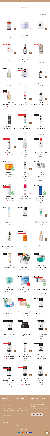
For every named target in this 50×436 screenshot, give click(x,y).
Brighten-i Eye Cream (25, 356)
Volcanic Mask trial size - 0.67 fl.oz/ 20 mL (25, 335)
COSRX (41, 32)
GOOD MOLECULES (9, 32)
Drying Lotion (25, 152)
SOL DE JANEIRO (41, 265)
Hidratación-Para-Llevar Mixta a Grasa (9, 312)
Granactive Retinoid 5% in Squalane (40, 82)
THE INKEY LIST (41, 309)
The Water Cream (9, 289)
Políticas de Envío (6, 406)
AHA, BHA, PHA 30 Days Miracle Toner (25, 129)
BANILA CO (25, 32)
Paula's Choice (9, 126)
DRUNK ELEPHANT (25, 196)
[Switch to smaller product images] (4, 14)
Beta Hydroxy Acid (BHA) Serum (25, 381)
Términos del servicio (7, 417)
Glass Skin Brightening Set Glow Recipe (25, 312)
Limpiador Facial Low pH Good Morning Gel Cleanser (41, 221)
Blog (3, 401)
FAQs (18, 403)
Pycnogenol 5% (9, 152)
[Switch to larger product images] (2, 14)
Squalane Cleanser (41, 58)
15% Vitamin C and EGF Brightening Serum (9, 381)
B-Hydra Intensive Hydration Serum (9, 221)
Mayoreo (19, 408)
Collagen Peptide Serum (9, 356)
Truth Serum (25, 245)
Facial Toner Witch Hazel (40, 152)
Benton (25, 265)
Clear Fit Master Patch (40, 34)
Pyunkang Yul (25, 80)
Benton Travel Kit (25, 267)
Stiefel (9, 265)
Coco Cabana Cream (41, 267)
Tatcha (9, 287)
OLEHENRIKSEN (9, 172)
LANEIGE (25, 287)
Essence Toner (25, 82)
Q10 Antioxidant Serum (25, 221)
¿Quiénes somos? (6, 415)
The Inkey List (9, 354)
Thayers (40, 150)
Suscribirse (37, 414)
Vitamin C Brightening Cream (9, 335)
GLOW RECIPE (25, 309)
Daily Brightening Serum (9, 104)
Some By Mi (25, 126)
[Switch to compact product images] (7, 14)
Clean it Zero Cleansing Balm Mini (25, 34)
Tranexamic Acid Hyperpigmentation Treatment (41, 358)
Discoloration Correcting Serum (9, 82)
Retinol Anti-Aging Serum (41, 334)
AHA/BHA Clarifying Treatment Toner (41, 129)
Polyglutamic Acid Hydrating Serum (41, 312)
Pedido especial (21, 406)
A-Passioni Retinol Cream (25, 198)
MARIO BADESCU (25, 150)
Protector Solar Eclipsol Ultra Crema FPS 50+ (9, 268)
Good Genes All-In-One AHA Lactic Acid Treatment (9, 245)
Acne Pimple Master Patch (9, 58)
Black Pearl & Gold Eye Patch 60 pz (41, 175)
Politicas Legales (6, 408)
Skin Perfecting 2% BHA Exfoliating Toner (9, 129)
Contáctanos (5, 403)
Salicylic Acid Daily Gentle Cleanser (25, 105)
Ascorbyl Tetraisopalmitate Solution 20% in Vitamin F (41, 105)
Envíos (18, 401)
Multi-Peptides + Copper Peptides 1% (25, 58)
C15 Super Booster (41, 245)
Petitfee (41, 172)
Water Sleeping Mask (25, 289)
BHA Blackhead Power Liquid (25, 175)
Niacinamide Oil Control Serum (41, 381)
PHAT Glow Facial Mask (9, 198)
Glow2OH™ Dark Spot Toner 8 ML (40, 199)
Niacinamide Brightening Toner (9, 34)
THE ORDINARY (25, 56)
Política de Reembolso (8, 413)
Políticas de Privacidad (8, 410)
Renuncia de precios (22, 410)
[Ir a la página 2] (35, 390)
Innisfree (25, 332)
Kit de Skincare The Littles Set (41, 290)
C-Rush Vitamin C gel (9, 174)
